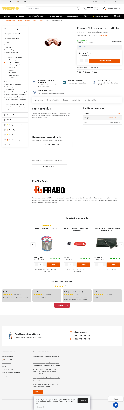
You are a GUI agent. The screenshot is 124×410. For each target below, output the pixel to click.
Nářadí (9, 120)
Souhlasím (83, 401)
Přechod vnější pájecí (13, 75)
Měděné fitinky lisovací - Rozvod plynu (16, 94)
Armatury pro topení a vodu (16, 29)
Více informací (103, 35)
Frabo (97, 67)
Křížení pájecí (11, 67)
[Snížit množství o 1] (81, 60)
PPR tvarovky (9, 87)
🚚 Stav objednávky (21, 2)
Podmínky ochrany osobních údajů (11, 372)
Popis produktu (38, 100)
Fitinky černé (9, 45)
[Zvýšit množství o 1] (86, 60)
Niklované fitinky (10, 89)
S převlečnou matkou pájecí (15, 57)
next (121, 245)
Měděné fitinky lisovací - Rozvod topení (16, 92)
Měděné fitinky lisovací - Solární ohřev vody (16, 101)
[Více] (117, 16)
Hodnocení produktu (53, 100)
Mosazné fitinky (10, 50)
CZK (95, 2)
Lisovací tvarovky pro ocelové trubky (15, 107)
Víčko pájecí (11, 70)
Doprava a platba (34, 2)
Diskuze (65, 100)
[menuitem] (14, 16)
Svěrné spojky (9, 47)
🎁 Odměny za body (13, 140)
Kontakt (44, 2)
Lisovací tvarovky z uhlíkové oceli (14, 97)
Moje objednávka (6, 376)
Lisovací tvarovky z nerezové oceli (15, 104)
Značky (9, 145)
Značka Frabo (76, 100)
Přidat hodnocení (52, 144)
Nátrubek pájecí (12, 72)
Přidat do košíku (104, 61)
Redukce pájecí (12, 55)
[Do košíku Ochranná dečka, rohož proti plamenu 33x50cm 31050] (113, 264)
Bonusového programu (93, 47)
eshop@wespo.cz (80, 332)
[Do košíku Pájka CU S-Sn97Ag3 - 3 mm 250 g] (53, 264)
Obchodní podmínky (7, 369)
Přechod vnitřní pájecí (13, 65)
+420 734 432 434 (92, 8)
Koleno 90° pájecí (13, 62)
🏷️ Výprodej (11, 130)
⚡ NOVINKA (11, 135)
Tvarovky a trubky (13, 39)
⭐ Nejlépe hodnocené (14, 125)
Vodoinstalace (11, 115)
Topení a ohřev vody (13, 34)
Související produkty (90, 100)
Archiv (38, 392)
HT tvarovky (9, 82)
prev (33, 245)
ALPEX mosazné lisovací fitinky (14, 84)
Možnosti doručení (117, 41)
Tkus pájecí (11, 78)
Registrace (118, 2)
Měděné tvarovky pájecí (12, 52)
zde (37, 403)
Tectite (7, 109)
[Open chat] (115, 405)
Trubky (7, 42)
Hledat (77, 8)
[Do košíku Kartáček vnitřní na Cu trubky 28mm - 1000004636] (83, 264)
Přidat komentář (50, 166)
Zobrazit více (62, 305)
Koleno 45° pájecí (12, 60)
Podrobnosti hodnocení (101, 32)
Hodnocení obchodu (7, 2)
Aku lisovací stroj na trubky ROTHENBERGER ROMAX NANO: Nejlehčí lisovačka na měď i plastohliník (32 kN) (45, 372)
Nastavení (40, 407)
